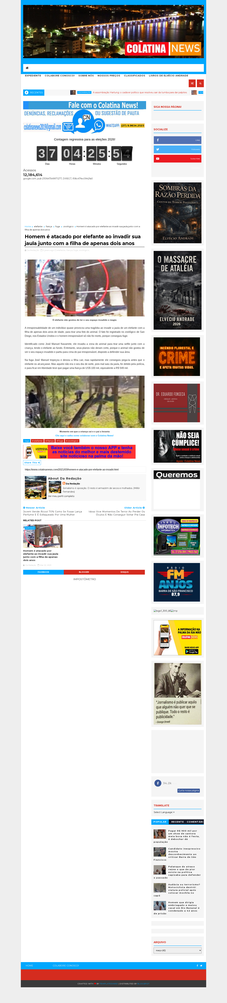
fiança (49, 226)
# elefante (37, 441)
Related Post (32, 520)
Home (28, 226)
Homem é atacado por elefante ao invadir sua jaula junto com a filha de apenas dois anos (40, 555)
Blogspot (143, 983)
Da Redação (73, 483)
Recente (177, 821)
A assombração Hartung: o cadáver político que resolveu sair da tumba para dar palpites (99, 92)
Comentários (195, 822)
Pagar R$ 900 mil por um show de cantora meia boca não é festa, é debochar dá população (177, 836)
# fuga (60, 441)
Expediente (33, 75)
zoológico (68, 226)
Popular (160, 821)
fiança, (69, 250)
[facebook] (197, 966)
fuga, (76, 250)
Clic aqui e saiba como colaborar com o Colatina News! (84, 435)
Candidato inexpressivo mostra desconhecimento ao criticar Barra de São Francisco (177, 854)
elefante (38, 226)
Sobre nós (86, 75)
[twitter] (201, 966)
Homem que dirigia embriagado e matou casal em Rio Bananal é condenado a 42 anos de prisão (177, 908)
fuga (57, 226)
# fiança (50, 441)
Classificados (134, 75)
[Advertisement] (84, 201)
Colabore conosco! (60, 75)
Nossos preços (109, 75)
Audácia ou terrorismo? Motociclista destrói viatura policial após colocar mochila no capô (177, 890)
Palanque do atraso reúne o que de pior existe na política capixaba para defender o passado (177, 872)
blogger (84, 572)
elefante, (61, 250)
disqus (124, 572)
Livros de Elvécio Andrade (168, 75)
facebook (43, 572)
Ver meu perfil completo (61, 496)
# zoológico (72, 441)
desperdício (163, 92)
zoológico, (84, 250)
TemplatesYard (109, 983)
